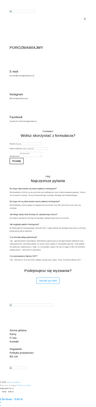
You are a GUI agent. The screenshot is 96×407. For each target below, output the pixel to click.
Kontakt (14, 341)
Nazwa (12, 144)
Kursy (13, 334)
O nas (13, 337)
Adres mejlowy (16, 149)
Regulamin (16, 349)
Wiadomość (14, 156)
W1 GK (14, 356)
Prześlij (16, 161)
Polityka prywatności (22, 352)
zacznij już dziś (48, 280)
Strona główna (18, 330)
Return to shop (24, 385)
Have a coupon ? (14, 382)
